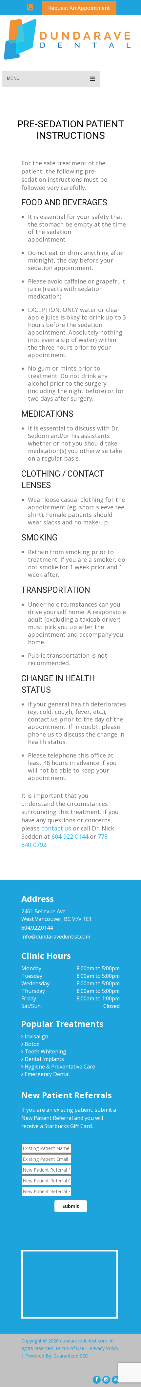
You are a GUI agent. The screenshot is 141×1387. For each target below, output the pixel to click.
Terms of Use (69, 1348)
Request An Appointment (79, 7)
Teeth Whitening (44, 1051)
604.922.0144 (37, 927)
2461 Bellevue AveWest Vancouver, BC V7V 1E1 (56, 915)
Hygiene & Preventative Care (59, 1066)
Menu (13, 78)
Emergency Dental (46, 1074)
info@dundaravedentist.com (55, 936)
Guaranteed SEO (71, 1356)
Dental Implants (43, 1059)
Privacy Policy (104, 1348)
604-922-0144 (69, 836)
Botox (31, 1044)
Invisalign (35, 1036)
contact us (56, 828)
